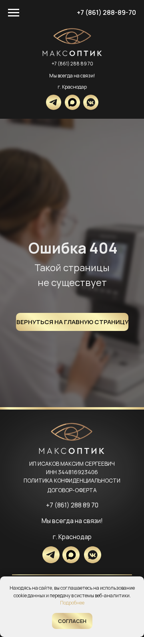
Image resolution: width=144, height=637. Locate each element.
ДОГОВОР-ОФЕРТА (72, 490)
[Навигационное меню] (13, 13)
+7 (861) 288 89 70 (72, 63)
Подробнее (72, 602)
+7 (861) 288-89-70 (106, 12)
